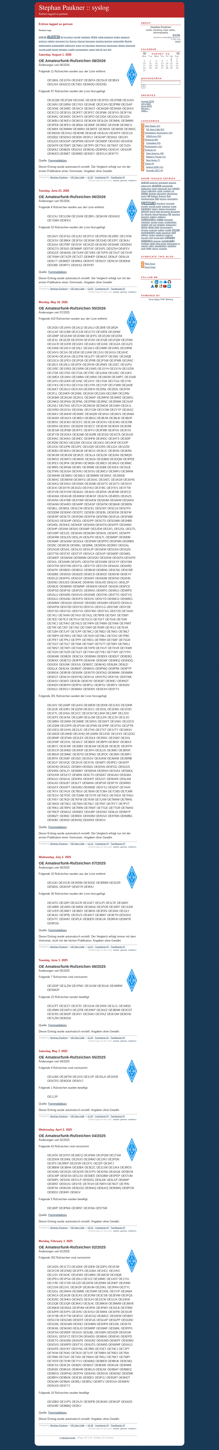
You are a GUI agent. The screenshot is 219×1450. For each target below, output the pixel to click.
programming (81, 49)
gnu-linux (68, 37)
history (155, 209)
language (90, 41)
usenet (144, 246)
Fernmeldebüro (57, 160)
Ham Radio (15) (152, 126)
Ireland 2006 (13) (154, 167)
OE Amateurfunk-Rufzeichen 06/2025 (72, 966)
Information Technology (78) (158, 133)
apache (172, 182)
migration (63, 49)
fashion (154, 196)
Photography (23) (153, 146)
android (42, 37)
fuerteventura (147, 199)
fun (67, 41)
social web (159, 238)
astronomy (146, 186)
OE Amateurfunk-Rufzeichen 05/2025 (72, 1057)
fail (62, 37)
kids (97, 49)
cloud (143, 191)
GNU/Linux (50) (153, 136)
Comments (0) (102, 177)
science (169, 235)
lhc (142, 214)
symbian (145, 243)
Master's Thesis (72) (156, 157)
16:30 (90, 1227)
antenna (43, 41)
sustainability (58, 45)
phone (94, 37)
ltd (101, 49)
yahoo (155, 248)
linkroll (155, 214)
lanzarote (175, 211)
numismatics (170, 222)
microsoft (168, 219)
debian (121, 45)
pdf (150, 225)
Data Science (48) (155, 153)
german (123, 180)
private (176, 229)
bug (170, 188)
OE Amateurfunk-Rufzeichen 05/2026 (72, 308)
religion (144, 235)
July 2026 (146, 103)
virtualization (161, 246)
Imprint (177, 41)
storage (157, 241)
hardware (85, 37)
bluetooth (130, 45)
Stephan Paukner (59, 177)
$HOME (176, 35)
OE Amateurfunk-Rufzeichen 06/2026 (72, 197)
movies (154, 222)
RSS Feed (150, 263)
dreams (152, 193)
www (148, 248)
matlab (160, 219)
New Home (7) (153, 160)
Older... (144, 111)
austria (53, 36)
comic (160, 191)
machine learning (104, 41)
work (143, 248)
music (161, 222)
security (145, 238)
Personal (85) (151, 139)
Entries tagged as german (53, 14)
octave (144, 224)
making (51, 41)
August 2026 (147, 101)
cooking (167, 191)
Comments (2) (102, 1037)
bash (154, 188)
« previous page (67, 1438)
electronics (101, 45)
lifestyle (128, 41)
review (117, 37)
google (77, 37)
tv (179, 243)
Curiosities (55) (153, 143)
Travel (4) (149, 163)
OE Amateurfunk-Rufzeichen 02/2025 (72, 1247)
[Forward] (178, 54)
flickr (169, 196)
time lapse (161, 243)
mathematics (45, 45)
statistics (132, 180)
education (90, 45)
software (169, 237)
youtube (163, 248)
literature (163, 214)
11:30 (90, 177)
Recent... (145, 108)
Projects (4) (150, 150)
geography (172, 199)
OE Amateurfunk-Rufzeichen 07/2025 (72, 863)
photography (166, 227)
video (151, 246)
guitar (173, 206)
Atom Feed (150, 267)
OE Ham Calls (77, 177)
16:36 (90, 1425)
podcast (153, 230)
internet (81, 41)
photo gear (153, 227)
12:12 (90, 843)
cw (83, 45)
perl (154, 225)
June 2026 (146, 106)
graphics (166, 206)
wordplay (171, 246)
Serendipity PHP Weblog (161, 299)
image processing (167, 209)
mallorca (161, 217)
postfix (71, 49)
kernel (55, 49)
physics (144, 230)
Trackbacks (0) (118, 177)
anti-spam (60, 41)
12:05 (90, 289)
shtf (109, 49)
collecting (151, 191)
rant (105, 49)
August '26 (161, 54)
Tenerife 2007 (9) (154, 170)
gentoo (163, 199)
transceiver (112, 45)
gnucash (170, 203)
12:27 (90, 947)
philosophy (171, 225)
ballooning (70, 45)
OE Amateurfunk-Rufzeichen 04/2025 (72, 1136)
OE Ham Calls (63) (155, 129)
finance (73, 41)
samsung (125, 37)
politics (161, 230)
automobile (118, 41)
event (78, 45)
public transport (105, 37)
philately (161, 225)
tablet (152, 243)
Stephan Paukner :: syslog (74, 7)
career (92, 49)
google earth (45, 49)
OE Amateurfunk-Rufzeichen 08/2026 (72, 61)
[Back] (144, 54)
